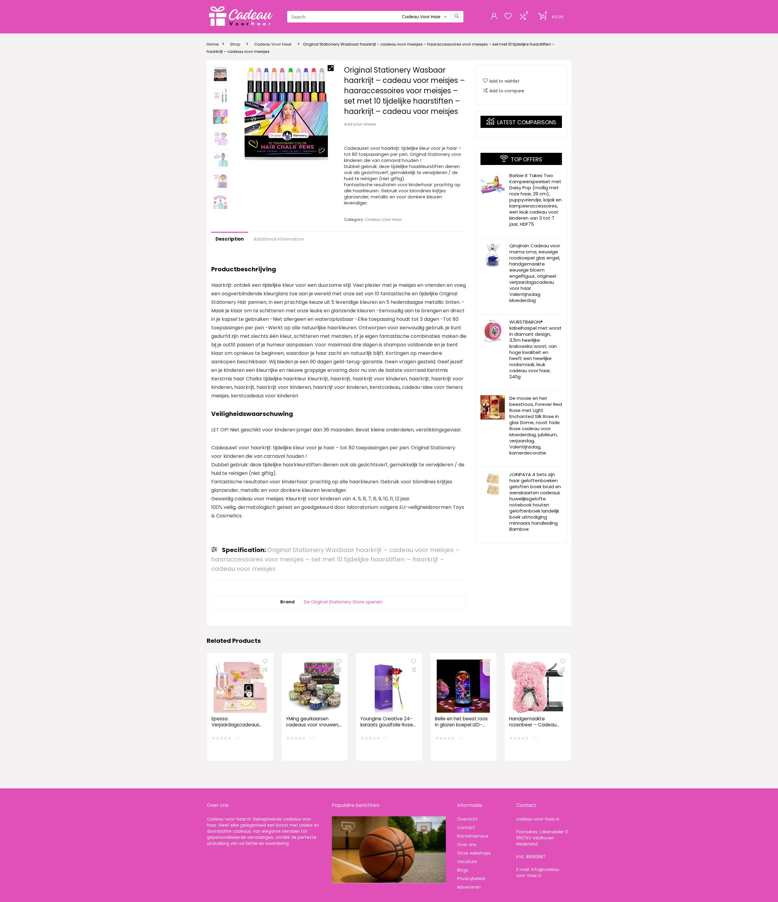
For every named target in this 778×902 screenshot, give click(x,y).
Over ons (466, 845)
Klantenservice (472, 836)
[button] (331, 68)
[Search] (456, 16)
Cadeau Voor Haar (273, 44)
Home (213, 44)
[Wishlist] (508, 17)
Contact (466, 828)
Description (229, 239)
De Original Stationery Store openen (343, 602)
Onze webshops (474, 853)
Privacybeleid (471, 879)
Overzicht (467, 819)
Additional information (278, 239)
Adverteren (469, 887)
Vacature (467, 862)
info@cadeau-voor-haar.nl (538, 873)
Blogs (462, 870)
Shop (235, 44)
